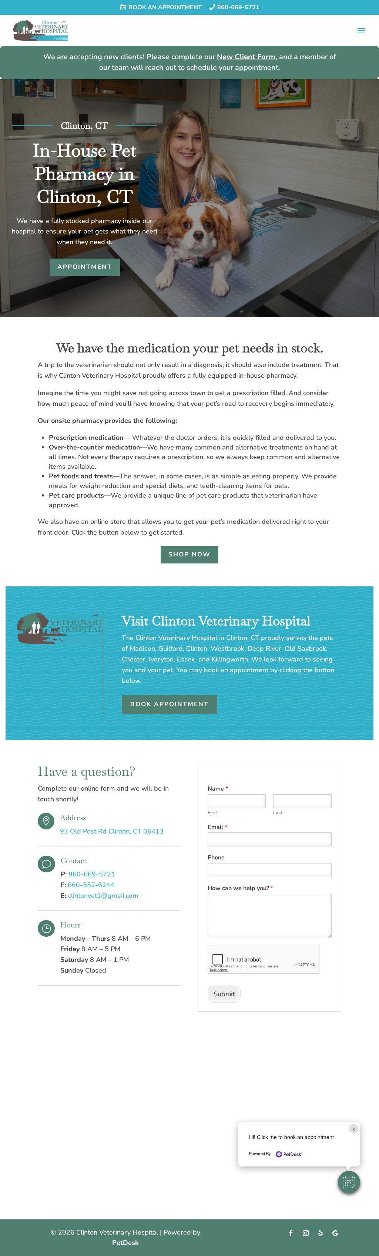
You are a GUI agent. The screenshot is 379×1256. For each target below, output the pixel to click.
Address (73, 817)
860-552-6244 (91, 884)
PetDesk (125, 1242)
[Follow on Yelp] (320, 1233)
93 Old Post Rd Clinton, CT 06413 (112, 831)
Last (277, 813)
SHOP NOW (189, 554)
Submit (224, 994)
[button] (349, 1182)
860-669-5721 (91, 874)
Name (218, 789)
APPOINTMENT (84, 267)
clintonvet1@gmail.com (103, 895)
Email (217, 827)
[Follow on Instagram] (306, 1233)
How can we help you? (240, 888)
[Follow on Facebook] (291, 1233)
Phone (216, 858)
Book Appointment (169, 704)
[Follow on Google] (335, 1233)
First (212, 813)
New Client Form (246, 57)
